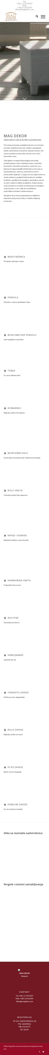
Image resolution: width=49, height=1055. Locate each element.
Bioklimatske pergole (22, 335)
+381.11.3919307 (24, 4)
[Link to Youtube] (43, 1052)
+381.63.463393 (24, 7)
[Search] (35, 16)
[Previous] (9, 120)
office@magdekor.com (24, 9)
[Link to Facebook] (39, 1052)
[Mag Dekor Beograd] (20, 16)
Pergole (13, 297)
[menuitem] (35, 16)
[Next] (39, 120)
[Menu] (41, 16)
